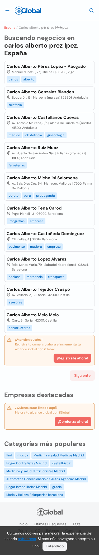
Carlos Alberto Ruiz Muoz (32, 147)
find (9, 455)
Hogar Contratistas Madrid (26, 463)
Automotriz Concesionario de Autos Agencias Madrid (46, 479)
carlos (13, 79)
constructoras (19, 328)
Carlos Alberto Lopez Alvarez (37, 259)
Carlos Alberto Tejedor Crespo (38, 289)
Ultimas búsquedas (50, 524)
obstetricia (33, 135)
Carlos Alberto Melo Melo (33, 315)
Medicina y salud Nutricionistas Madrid (35, 471)
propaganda (45, 196)
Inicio (23, 524)
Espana (9, 28)
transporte (56, 277)
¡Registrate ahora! (72, 358)
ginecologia (55, 135)
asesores (15, 302)
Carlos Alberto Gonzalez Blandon (40, 92)
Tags (77, 524)
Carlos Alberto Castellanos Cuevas (43, 117)
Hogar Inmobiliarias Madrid (26, 487)
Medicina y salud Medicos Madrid (59, 455)
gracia (57, 487)
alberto (28, 79)
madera (36, 247)
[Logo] (28, 10)
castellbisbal (61, 463)
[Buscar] (91, 10)
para (27, 196)
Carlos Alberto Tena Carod (34, 208)
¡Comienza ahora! (73, 421)
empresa (36, 221)
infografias (17, 221)
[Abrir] (7, 10)
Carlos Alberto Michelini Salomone (42, 178)
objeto (13, 196)
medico (14, 135)
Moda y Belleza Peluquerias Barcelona (34, 495)
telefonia (15, 105)
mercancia (35, 277)
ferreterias (17, 165)
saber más (27, 538)
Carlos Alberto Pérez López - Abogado (46, 66)
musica (22, 455)
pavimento (17, 247)
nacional (15, 277)
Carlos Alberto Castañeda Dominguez (45, 233)
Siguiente (82, 375)
